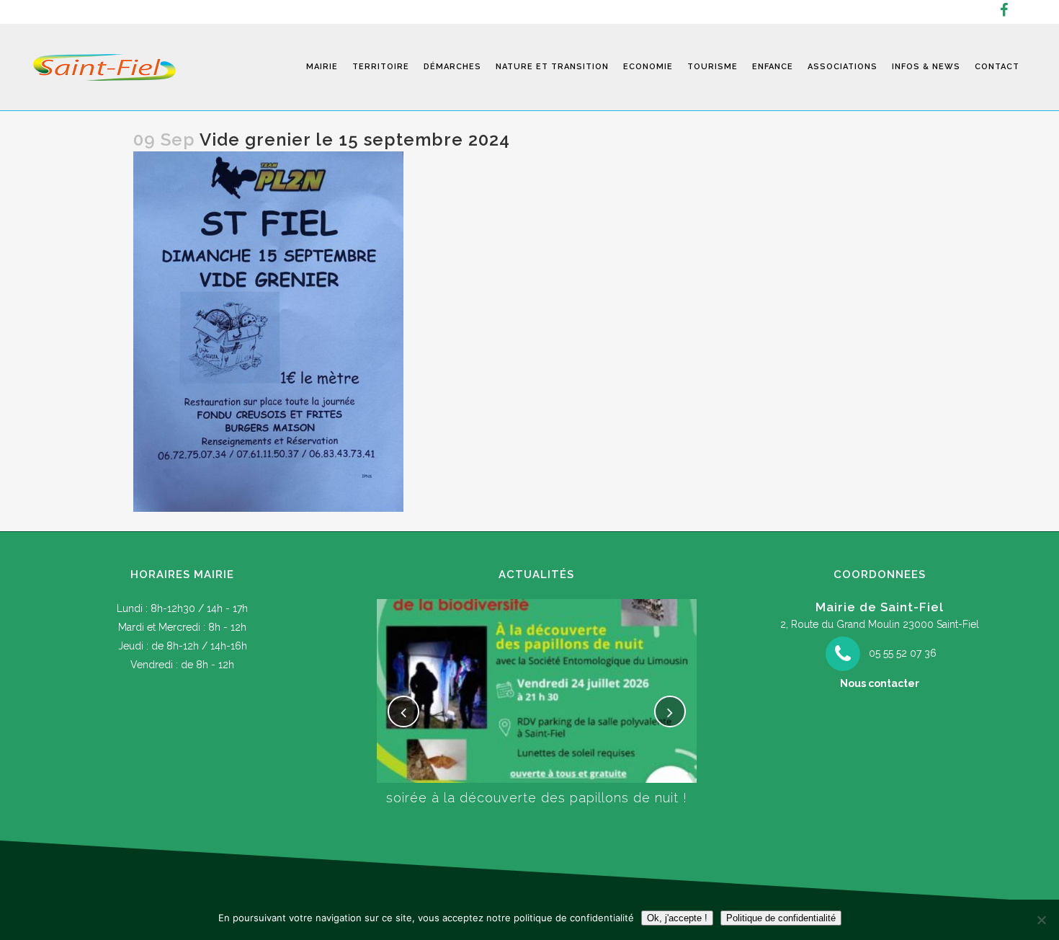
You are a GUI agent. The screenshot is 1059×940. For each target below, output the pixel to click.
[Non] (1041, 920)
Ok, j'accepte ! (677, 918)
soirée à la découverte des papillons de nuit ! (536, 797)
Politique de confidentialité (781, 918)
